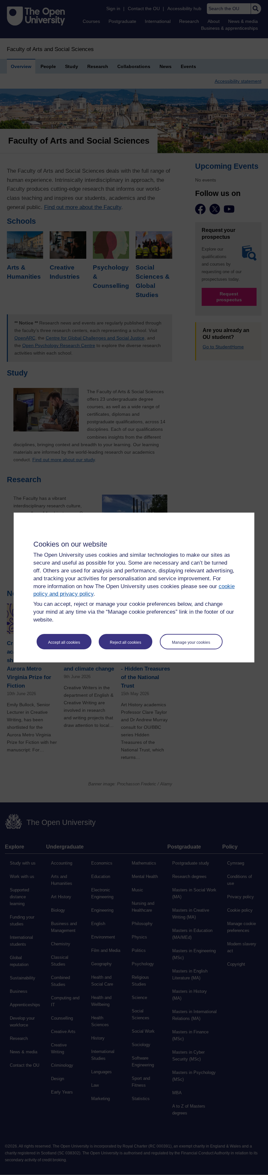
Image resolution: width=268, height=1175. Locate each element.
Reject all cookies (125, 642)
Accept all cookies (64, 642)
